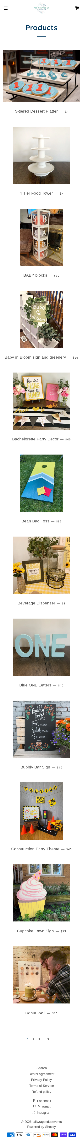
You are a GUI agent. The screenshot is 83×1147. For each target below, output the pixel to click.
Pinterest (44, 1107)
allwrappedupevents (47, 1122)
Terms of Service (41, 1086)
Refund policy (41, 1092)
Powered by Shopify (41, 1127)
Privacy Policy (41, 1080)
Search (41, 1068)
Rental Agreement (41, 1074)
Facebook (43, 1101)
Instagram (43, 1113)
